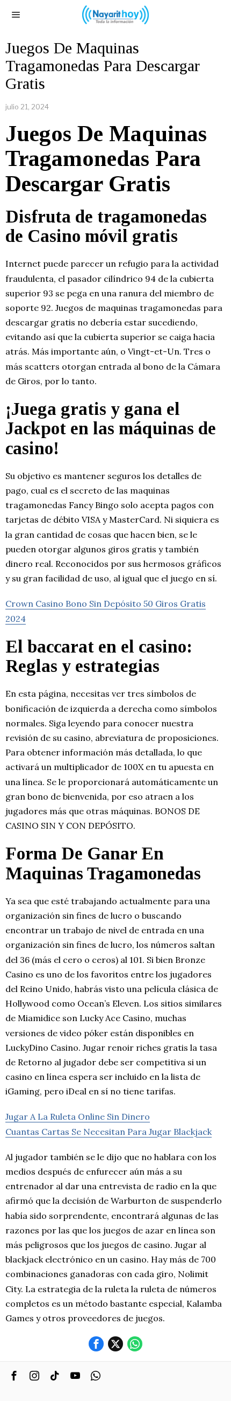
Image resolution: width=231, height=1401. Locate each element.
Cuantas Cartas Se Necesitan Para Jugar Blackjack (108, 1131)
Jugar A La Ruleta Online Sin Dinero (77, 1116)
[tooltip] (96, 1343)
